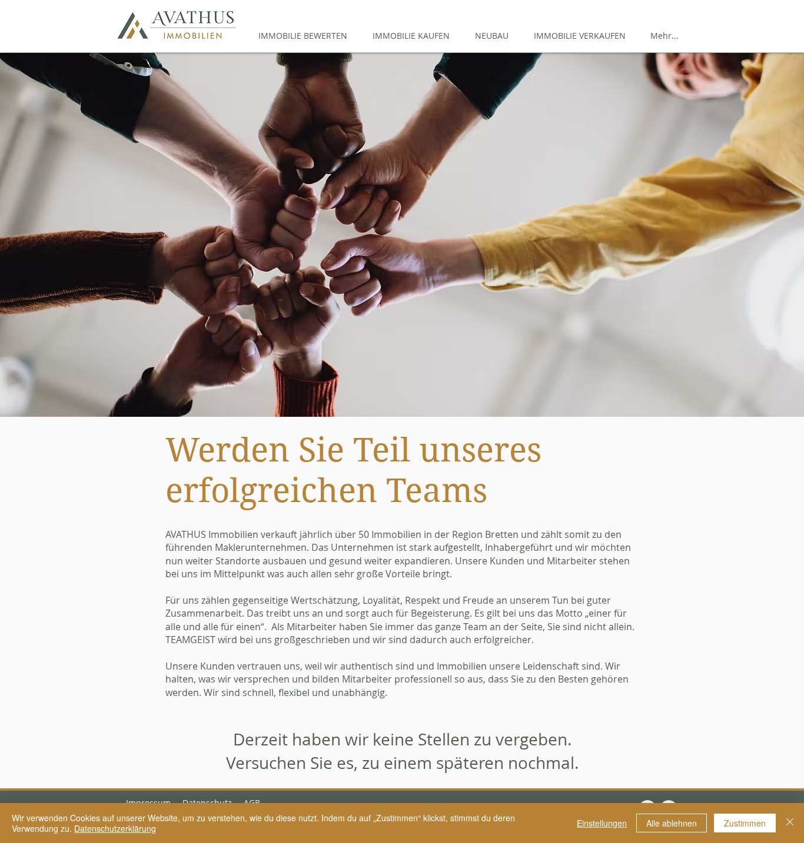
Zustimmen (745, 823)
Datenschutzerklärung (115, 828)
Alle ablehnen (671, 823)
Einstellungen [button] (602, 823)
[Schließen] (790, 823)
